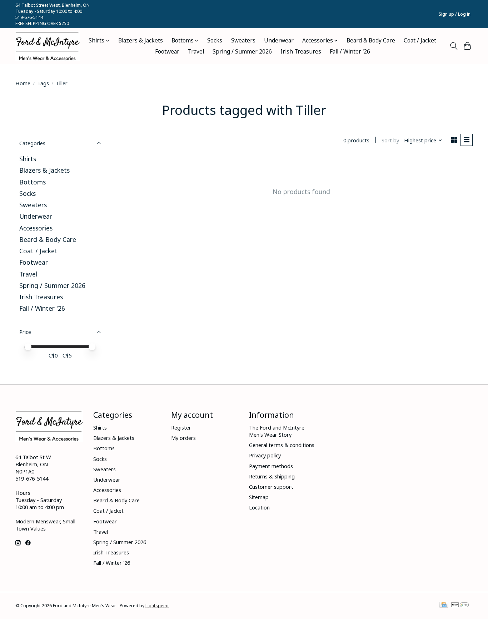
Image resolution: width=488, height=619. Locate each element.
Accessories (36, 228)
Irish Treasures (300, 51)
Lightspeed (157, 606)
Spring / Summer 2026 (242, 51)
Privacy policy (265, 455)
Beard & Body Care (371, 40)
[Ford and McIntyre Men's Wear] (47, 46)
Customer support (271, 486)
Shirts (27, 158)
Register (181, 427)
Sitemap (259, 497)
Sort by (390, 140)
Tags (43, 83)
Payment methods (271, 466)
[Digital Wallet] (460, 605)
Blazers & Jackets (140, 40)
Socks (214, 40)
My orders (183, 437)
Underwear (279, 40)
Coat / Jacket (420, 40)
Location (259, 507)
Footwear (167, 51)
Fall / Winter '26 (350, 51)
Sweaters (243, 40)
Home (22, 83)
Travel (196, 51)
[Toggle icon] (453, 46)
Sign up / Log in (454, 14)
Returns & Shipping (272, 476)
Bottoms (32, 182)
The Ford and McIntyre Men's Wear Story (276, 431)
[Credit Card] (443, 605)
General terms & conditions (281, 444)
